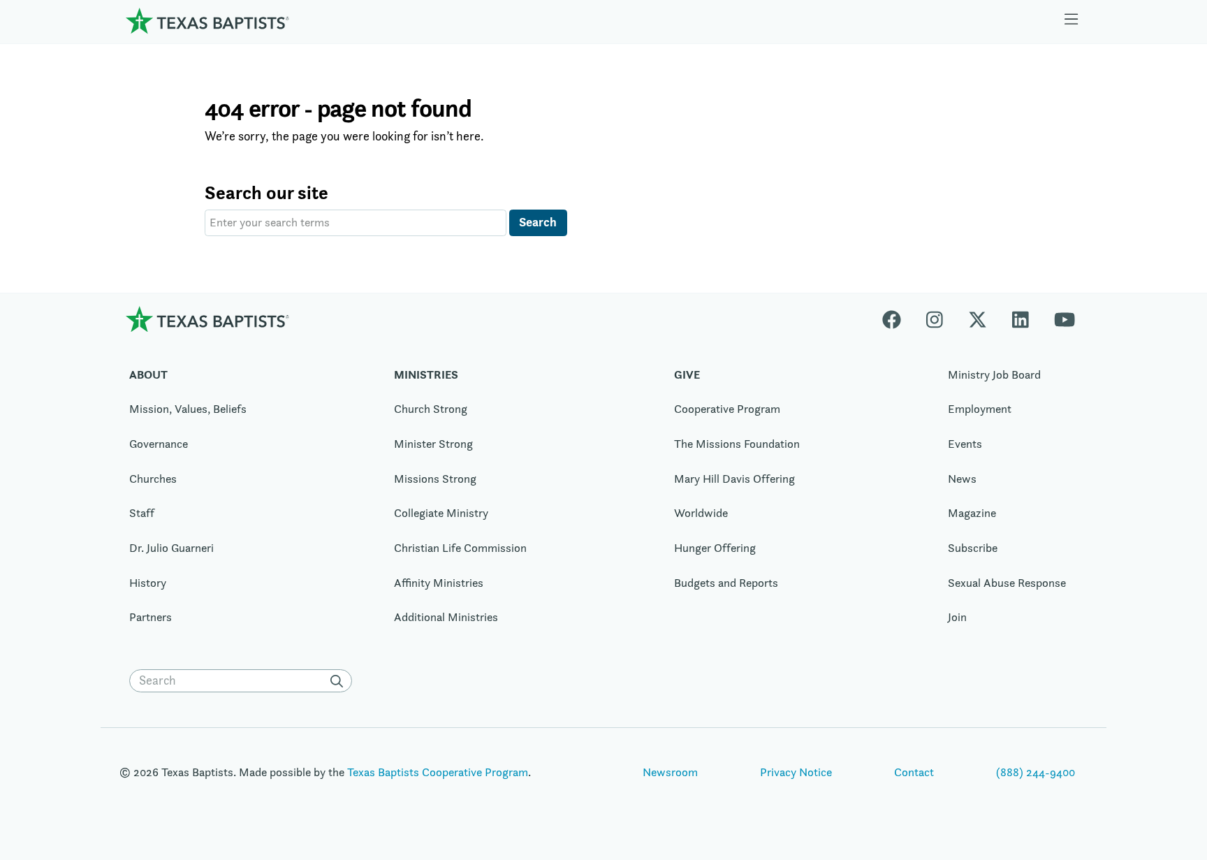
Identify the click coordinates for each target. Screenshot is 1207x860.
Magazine (972, 513)
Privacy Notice (796, 772)
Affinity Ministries (438, 583)
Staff (141, 513)
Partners (150, 617)
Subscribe (972, 548)
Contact (914, 772)
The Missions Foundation (737, 444)
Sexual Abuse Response (1007, 583)
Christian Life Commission (460, 548)
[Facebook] (898, 319)
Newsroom (670, 772)
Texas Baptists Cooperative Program (437, 772)
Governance (158, 444)
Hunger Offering (715, 548)
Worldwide (701, 513)
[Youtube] (1064, 319)
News (962, 479)
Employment (979, 409)
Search (538, 222)
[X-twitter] (978, 319)
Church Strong (430, 409)
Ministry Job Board (994, 374)
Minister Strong (433, 444)
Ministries (426, 374)
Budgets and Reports (726, 583)
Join (957, 617)
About (148, 374)
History (147, 583)
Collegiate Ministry (441, 513)
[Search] (339, 681)
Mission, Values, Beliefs (188, 409)
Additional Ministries (446, 617)
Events (965, 444)
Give (687, 374)
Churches (153, 479)
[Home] (207, 20)
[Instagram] (935, 319)
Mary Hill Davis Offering (734, 479)
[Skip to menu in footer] (1071, 21)
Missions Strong (435, 479)
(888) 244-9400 (1035, 772)
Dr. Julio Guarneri (171, 548)
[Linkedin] (1020, 319)
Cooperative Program (727, 409)
